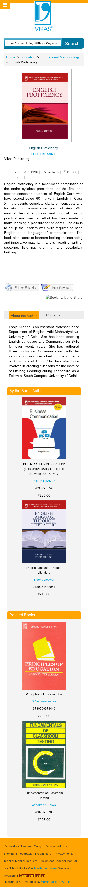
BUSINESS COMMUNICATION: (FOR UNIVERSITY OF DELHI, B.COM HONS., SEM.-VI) (44, 469)
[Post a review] (57, 286)
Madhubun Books (46, 868)
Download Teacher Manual (59, 861)
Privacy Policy (64, 853)
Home (10, 57)
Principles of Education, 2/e (44, 694)
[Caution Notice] (32, 875)
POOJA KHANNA (43, 154)
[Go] (72, 43)
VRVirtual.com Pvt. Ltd (56, 882)
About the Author (24, 316)
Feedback (25, 853)
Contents (53, 315)
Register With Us (56, 846)
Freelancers (43, 853)
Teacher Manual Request (20, 861)
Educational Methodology (60, 57)
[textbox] (32, 43)
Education (28, 57)
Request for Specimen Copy (22, 846)
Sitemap (9, 853)
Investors (10, 875)
